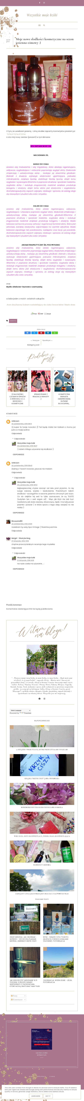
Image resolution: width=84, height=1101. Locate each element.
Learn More (35, 1096)
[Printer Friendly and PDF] (41, 315)
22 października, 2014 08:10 (22, 424)
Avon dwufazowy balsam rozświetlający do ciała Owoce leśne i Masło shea (41, 304)
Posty (14, 996)
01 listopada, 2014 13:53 (20, 541)
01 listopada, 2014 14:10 (25, 560)
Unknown (15, 421)
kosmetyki (13, 321)
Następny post (33, 345)
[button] (22, 24)
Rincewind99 (17, 521)
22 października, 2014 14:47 (27, 446)
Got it (48, 1096)
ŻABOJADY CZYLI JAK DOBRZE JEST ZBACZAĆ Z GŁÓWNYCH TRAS (42, 894)
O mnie (52, 1076)
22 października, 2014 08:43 (22, 466)
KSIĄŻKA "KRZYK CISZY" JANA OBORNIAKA (42, 779)
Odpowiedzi (19, 438)
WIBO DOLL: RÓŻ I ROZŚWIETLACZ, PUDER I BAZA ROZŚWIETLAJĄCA (42, 836)
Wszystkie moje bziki (42, 15)
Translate (27, 713)
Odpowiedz (17, 433)
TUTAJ (9, 134)
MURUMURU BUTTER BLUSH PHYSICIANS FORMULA (42, 807)
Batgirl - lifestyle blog (21, 538)
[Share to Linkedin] (48, 333)
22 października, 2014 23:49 (22, 524)
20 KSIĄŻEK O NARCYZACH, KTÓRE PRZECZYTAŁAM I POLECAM (42, 750)
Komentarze (17, 1000)
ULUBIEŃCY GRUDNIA (42, 865)
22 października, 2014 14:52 (27, 485)
